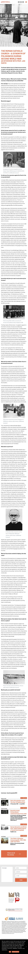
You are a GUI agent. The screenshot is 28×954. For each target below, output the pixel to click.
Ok (10, 951)
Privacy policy (15, 951)
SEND (21, 880)
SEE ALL (23, 798)
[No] (26, 946)
